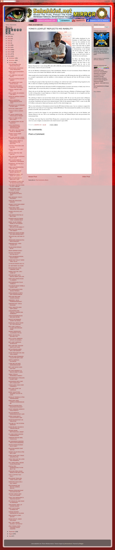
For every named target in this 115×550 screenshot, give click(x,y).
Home (59, 177)
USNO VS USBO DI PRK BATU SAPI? (15, 118)
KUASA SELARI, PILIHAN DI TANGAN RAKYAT (16, 427)
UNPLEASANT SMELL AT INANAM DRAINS (15, 505)
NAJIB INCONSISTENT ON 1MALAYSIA (16, 420)
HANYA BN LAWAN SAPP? (16, 108)
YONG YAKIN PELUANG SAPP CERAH (15, 308)
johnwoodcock (68, 543)
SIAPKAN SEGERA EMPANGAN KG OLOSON (16, 512)
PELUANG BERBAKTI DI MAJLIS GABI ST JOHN (15, 371)
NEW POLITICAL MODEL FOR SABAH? (15, 230)
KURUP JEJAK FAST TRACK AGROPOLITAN (16, 456)
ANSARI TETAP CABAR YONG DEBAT (15, 134)
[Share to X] (54, 125)
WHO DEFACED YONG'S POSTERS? (15, 198)
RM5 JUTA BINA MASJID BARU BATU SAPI (15, 178)
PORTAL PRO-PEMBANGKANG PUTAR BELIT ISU (16, 468)
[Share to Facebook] (55, 125)
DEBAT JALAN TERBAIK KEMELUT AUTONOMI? (16, 223)
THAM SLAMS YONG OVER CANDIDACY (16, 385)
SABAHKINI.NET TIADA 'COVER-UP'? (15, 244)
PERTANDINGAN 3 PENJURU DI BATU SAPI (17, 378)
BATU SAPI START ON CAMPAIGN (15, 389)
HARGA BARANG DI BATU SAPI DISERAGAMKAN (16, 293)
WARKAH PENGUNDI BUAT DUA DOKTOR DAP (16, 491)
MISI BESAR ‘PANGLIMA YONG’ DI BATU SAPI (15, 479)
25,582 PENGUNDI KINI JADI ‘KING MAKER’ (16, 353)
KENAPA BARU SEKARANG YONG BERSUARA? (16, 68)
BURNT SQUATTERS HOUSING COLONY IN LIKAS (15, 394)
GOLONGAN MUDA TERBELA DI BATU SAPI (17, 286)
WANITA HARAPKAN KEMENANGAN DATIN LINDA (15, 102)
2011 (9, 54)
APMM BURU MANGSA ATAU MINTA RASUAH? (16, 240)
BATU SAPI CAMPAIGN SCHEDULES (15, 343)
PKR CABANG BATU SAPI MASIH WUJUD (15, 83)
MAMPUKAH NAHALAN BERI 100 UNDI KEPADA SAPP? (16, 233)
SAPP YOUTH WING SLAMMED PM (14, 509)
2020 (9, 36)
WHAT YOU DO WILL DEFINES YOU (14, 335)
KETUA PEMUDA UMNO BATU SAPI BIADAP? (15, 350)
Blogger (81, 543)
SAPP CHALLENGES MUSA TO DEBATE (16, 279)
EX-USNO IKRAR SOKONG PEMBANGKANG (16, 435)
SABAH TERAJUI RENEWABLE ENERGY (15, 375)
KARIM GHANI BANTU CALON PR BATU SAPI (15, 417)
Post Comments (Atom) (42, 180)
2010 (9, 56)
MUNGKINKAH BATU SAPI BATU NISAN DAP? (16, 382)
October (11, 62)
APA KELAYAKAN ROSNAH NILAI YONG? (16, 445)
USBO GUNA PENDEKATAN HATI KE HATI (16, 168)
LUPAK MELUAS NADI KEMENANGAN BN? (15, 364)
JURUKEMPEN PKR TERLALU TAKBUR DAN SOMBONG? (16, 312)
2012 (9, 52)
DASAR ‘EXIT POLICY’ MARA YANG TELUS (16, 260)
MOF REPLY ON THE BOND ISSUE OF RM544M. (16, 131)
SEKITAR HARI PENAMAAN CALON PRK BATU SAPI (16, 357)
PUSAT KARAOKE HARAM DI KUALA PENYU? (16, 410)
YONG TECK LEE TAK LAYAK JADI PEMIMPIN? (16, 460)
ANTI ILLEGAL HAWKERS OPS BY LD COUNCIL (15, 339)
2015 (9, 45)
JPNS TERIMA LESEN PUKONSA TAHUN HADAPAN (14, 528)
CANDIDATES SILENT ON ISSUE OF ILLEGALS (16, 175)
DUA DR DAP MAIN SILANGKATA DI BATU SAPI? (15, 194)
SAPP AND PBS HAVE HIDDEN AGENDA (14, 297)
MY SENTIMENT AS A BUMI (16, 265)
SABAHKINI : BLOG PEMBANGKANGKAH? (15, 301)
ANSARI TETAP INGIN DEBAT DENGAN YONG (17, 205)
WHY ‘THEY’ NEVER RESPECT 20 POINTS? (15, 523)
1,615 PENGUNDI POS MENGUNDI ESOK (15, 65)
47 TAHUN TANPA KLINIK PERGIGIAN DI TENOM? (16, 115)
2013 (9, 49)
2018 (9, 40)
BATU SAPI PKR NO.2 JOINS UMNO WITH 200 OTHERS (16, 138)
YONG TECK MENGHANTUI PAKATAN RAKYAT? (16, 498)
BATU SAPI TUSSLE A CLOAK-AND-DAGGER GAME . (15, 328)
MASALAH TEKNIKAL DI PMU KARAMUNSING (16, 398)
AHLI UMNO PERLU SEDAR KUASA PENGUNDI (16, 463)
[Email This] (50, 125)
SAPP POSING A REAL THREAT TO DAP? (15, 189)
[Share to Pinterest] (57, 125)
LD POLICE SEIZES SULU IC (16, 263)
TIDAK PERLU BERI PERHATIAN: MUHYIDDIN (16, 208)
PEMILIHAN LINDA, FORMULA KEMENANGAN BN (16, 402)
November (12, 60)
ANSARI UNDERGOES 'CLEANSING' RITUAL (15, 332)
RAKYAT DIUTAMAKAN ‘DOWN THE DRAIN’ (15, 320)
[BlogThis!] (52, 125)
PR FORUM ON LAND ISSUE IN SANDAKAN (16, 502)
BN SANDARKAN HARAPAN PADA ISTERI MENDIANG (16, 442)
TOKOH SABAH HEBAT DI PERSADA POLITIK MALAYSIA (16, 142)
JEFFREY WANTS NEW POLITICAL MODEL (15, 494)
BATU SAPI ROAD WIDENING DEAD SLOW (17, 157)
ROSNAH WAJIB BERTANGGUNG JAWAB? (16, 431)
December (12, 58)
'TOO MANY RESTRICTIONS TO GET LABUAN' (16, 185)
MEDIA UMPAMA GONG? (15, 250)
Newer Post (32, 177)
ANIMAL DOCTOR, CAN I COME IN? (15, 272)
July (10, 536)
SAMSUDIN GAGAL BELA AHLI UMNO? (15, 482)
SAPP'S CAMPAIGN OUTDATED (14, 360)
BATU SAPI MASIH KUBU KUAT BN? (15, 368)
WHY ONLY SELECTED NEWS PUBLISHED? (15, 171)
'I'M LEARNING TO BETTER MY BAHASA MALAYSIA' (16, 182)
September (12, 531)
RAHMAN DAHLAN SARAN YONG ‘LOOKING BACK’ (16, 219)
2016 (9, 43)
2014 (9, 47)
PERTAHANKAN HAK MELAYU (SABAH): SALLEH (14, 487)
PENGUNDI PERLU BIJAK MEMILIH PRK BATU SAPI (16, 472)
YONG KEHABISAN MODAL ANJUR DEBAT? (16, 257)
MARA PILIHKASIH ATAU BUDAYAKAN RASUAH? (16, 406)
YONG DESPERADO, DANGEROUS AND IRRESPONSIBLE (14, 127)
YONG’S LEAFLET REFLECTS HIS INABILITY (16, 226)
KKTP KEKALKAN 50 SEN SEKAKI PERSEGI (15, 290)
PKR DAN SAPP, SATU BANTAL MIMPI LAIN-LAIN (16, 276)
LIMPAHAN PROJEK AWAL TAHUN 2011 (16, 438)
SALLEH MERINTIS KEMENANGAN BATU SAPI (16, 413)
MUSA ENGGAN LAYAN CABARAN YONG (15, 268)
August (11, 533)
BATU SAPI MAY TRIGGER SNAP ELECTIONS (16, 346)
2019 (9, 38)
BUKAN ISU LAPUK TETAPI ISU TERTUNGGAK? (16, 323)
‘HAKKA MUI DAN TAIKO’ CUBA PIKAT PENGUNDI (16, 86)
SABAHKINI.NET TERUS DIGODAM (15, 304)
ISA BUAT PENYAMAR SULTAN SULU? (14, 253)
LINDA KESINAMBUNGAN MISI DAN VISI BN (15, 316)
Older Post (86, 177)
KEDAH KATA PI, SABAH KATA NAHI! (15, 519)
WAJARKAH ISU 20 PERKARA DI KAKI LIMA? (17, 106)
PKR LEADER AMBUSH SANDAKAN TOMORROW (16, 160)
